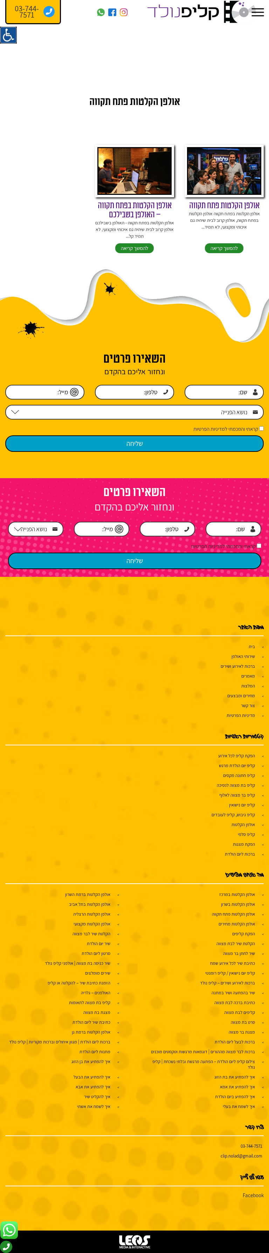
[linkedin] (67, 12)
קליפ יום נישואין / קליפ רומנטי (230, 973)
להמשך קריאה (224, 248)
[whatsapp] (101, 12)
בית (252, 646)
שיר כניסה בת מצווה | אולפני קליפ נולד (77, 963)
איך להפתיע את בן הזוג (90, 1061)
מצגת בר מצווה (242, 1032)
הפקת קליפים (243, 934)
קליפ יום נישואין (242, 805)
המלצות (248, 686)
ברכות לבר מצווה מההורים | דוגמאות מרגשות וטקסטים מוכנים (203, 1052)
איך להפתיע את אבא (93, 1087)
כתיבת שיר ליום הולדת (91, 1022)
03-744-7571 (251, 1146)
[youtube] (89, 12)
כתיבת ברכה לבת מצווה (234, 1002)
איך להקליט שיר (97, 1097)
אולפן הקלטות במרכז (237, 894)
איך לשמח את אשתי (93, 1106)
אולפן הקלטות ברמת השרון (87, 894)
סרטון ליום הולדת (96, 953)
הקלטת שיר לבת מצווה (235, 944)
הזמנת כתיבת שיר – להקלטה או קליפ (79, 983)
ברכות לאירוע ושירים (238, 666)
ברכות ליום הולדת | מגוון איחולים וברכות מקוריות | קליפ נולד (59, 1042)
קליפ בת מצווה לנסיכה (236, 785)
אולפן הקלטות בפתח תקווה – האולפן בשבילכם (135, 210)
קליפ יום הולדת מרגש (237, 766)
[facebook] (112, 12)
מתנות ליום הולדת (95, 1052)
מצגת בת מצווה (96, 1012)
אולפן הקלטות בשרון (238, 904)
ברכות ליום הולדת (240, 854)
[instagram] (124, 12)
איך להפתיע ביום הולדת (235, 1097)
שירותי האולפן (243, 656)
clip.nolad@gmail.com (241, 1156)
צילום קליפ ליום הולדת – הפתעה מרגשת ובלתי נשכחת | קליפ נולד (203, 1064)
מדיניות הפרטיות (241, 715)
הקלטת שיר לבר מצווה (91, 934)
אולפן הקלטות (243, 824)
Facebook (253, 1195)
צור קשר (248, 705)
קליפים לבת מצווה (239, 1012)
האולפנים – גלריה (95, 993)
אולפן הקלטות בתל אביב (89, 904)
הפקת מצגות (244, 844)
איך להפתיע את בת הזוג (234, 1077)
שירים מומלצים (97, 973)
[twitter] (78, 12)
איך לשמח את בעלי (239, 1106)
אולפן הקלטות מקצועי (92, 924)
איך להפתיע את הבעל (92, 1077)
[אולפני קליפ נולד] (201, 12)
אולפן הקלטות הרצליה (91, 914)
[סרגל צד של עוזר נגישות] (8, 35)
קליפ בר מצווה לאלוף (237, 795)
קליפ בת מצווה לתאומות (89, 1002)
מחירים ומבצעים (241, 696)
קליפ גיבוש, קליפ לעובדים (233, 815)
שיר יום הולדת (98, 944)
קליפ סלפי (246, 834)
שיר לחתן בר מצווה (239, 953)
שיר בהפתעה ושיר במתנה (233, 993)
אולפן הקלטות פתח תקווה (224, 205)
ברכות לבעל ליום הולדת (235, 1042)
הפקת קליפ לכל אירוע (236, 756)
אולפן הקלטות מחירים (237, 924)
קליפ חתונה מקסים (239, 775)
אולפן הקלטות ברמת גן (91, 1032)
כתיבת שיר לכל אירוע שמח (232, 963)
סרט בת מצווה (243, 1022)
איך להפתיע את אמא (237, 1087)
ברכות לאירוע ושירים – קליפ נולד (227, 983)
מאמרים (248, 676)
